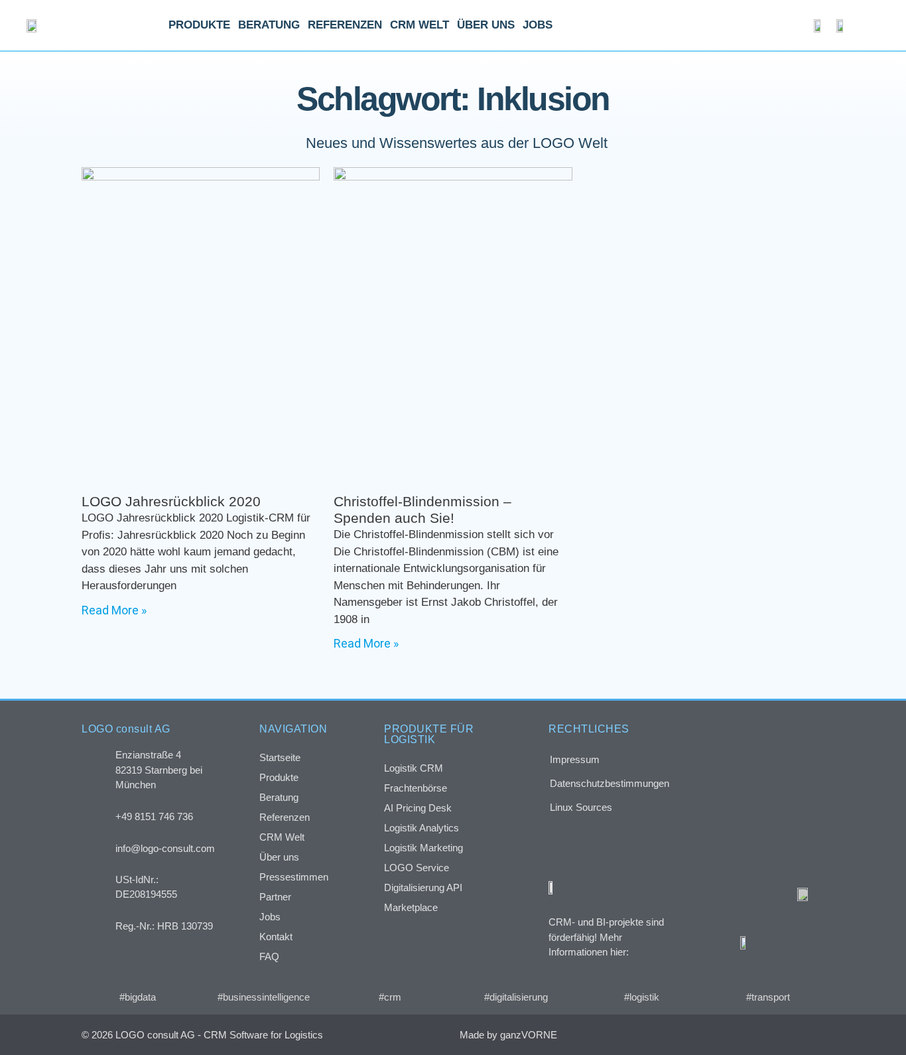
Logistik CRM (413, 768)
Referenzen (345, 25)
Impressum (575, 759)
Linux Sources (581, 807)
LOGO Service (416, 867)
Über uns (486, 25)
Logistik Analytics (421, 827)
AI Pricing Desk (418, 807)
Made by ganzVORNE (508, 1034)
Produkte (199, 25)
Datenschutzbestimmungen (609, 783)
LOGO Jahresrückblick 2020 (171, 501)
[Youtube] (811, 1034)
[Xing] (755, 1034)
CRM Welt (419, 25)
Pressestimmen (293, 876)
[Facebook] (727, 1034)
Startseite (279, 757)
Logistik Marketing (423, 847)
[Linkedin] (783, 1034)
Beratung (269, 25)
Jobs (537, 25)
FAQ (269, 956)
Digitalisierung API (423, 887)
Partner (275, 896)
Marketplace (411, 907)
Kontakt (275, 936)
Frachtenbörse (415, 788)
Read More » (114, 610)
